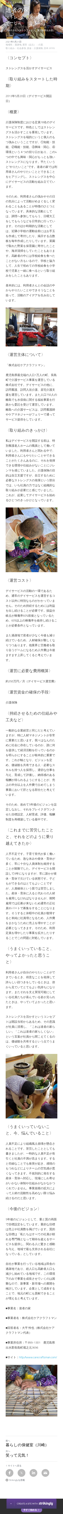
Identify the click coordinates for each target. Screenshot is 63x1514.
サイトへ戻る (16, 2)
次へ (8, 1451)
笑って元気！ (17, 1455)
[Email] (45, 1473)
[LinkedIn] (33, 1473)
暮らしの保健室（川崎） (27, 1445)
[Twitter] (21, 1473)
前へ (8, 1440)
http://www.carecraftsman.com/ (38, 1357)
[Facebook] (9, 1473)
